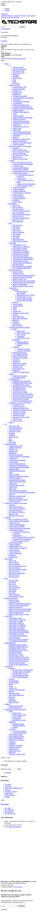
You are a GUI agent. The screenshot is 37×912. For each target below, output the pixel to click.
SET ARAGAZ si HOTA (21, 155)
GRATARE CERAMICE (21, 255)
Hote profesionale (18, 239)
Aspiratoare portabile (19, 413)
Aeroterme (16, 360)
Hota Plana (16, 238)
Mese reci (16, 137)
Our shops (4, 17)
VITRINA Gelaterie (19, 119)
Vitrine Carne (17, 125)
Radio (14, 82)
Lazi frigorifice (17, 103)
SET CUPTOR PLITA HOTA (22, 162)
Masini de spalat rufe (15, 270)
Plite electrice (13, 203)
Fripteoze (15, 302)
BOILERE (16, 370)
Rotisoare (16, 290)
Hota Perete (16, 227)
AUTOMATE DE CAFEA (21, 385)
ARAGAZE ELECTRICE (21, 151)
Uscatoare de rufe (18, 273)
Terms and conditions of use (13, 788)
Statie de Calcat (17, 421)
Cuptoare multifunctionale (21, 168)
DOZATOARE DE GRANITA (23, 397)
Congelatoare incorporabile (21, 101)
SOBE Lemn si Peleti (23, 333)
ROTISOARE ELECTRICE (26, 295)
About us (17, 15)
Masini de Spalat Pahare (20, 284)
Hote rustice (16, 236)
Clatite (15, 309)
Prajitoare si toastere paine (21, 313)
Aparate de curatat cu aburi (21, 417)
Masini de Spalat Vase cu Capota (23, 286)
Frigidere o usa (17, 92)
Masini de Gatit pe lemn (20, 159)
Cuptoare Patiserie (18, 189)
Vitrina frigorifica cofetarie (21, 121)
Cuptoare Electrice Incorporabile (23, 164)
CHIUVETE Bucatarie (20, 376)
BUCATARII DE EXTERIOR (22, 266)
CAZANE (16, 347)
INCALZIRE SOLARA (20, 354)
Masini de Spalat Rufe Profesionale (24, 275)
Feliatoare (16, 322)
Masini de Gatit (17, 157)
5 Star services (31, 15)
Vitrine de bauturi (18, 116)
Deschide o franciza (11, 791)
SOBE (15, 329)
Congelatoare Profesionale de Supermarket (22, 492)
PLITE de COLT (18, 220)
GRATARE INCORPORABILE (23, 259)
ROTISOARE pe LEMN (24, 299)
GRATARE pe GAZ (19, 245)
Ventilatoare (16, 361)
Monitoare (16, 74)
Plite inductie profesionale (21, 218)
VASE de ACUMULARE (21, 372)
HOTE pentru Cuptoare (20, 241)
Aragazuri (16, 148)
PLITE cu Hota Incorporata (21, 211)
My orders (8, 808)
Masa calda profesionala (20, 318)
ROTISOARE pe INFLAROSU (22, 292)
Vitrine (15, 114)
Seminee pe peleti (22, 342)
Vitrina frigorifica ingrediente (22, 132)
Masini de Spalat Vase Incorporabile (24, 281)
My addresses (9, 812)
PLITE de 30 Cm (18, 216)
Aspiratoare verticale (19, 412)
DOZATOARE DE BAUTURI (23, 394)
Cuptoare (11, 160)
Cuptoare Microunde (19, 198)
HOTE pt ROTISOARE (24, 300)
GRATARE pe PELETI (20, 250)
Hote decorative (17, 225)
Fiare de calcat (17, 419)
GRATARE (12, 243)
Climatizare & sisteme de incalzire (19, 327)
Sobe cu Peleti (21, 334)
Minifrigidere (17, 94)
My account (5, 804)
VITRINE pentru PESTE (21, 126)
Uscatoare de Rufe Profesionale (22, 277)
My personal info (10, 813)
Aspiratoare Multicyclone (20, 408)
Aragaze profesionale (19, 153)
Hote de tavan (17, 230)
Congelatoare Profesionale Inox (22, 107)
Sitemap (7, 797)
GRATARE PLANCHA (20, 261)
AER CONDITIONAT (20, 356)
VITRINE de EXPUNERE (21, 123)
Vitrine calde (17, 130)
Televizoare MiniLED (19, 69)
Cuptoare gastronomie (19, 187)
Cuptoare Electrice (18, 196)
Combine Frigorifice (19, 89)
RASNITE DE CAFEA (20, 392)
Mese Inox (16, 320)
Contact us (4, 14)
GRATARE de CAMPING (21, 252)
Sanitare (11, 374)
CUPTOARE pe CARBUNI (22, 193)
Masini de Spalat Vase (19, 279)
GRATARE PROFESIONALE (22, 257)
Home (7, 64)
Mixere (15, 308)
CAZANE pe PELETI (24, 351)
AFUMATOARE (18, 264)
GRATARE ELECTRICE (21, 254)
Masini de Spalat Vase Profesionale (23, 282)
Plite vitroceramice (18, 212)
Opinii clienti (9, 793)
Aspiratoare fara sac (19, 406)
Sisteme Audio (17, 78)
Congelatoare (17, 99)
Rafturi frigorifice (18, 110)
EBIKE (11, 422)
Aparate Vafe (13, 288)
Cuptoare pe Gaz (18, 166)
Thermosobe (20, 336)
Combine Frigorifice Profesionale (23, 108)
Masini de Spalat (18, 272)
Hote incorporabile (18, 232)
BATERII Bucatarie (19, 377)
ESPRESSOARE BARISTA (22, 381)
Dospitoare (16, 200)
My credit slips (9, 810)
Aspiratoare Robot (18, 415)
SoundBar (16, 76)
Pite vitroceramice (18, 209)
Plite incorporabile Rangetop (21, 214)
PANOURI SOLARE (19, 352)
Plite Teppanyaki (18, 221)
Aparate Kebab (17, 304)
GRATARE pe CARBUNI (21, 247)
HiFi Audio (16, 83)
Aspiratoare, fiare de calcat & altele (19, 403)
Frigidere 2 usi (17, 90)
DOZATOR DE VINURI (21, 399)
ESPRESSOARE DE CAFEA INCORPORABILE (22, 387)
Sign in (3, 3)
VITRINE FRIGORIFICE (21, 112)
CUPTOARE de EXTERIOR (22, 263)
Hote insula (16, 229)
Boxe (14, 80)
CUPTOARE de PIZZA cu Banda (23, 537)
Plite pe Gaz (16, 205)
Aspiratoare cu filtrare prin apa (22, 410)
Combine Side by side (19, 87)
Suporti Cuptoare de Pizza (25, 186)
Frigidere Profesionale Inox (21, 105)
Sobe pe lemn (21, 331)
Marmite (15, 315)
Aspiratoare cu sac (18, 404)
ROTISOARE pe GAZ (24, 297)
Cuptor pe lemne (18, 195)
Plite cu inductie (18, 207)
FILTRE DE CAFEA (19, 390)
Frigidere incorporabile (20, 96)
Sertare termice (17, 202)
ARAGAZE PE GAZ (19, 150)
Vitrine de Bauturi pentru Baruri (22, 117)
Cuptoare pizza (21, 178)
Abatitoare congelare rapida (21, 139)
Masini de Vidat (17, 325)
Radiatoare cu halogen (20, 363)
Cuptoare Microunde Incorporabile (23, 171)
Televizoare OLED (19, 73)
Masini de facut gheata (20, 141)
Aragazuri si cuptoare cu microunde (20, 146)
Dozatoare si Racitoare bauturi (22, 142)
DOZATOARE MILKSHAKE (22, 401)
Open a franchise (13, 17)
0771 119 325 (17, 887)
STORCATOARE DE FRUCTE (23, 395)
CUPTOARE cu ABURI (20, 169)
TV (10, 65)
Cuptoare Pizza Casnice (20, 173)
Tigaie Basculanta (18, 316)
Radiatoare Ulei (17, 367)
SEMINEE (16, 340)
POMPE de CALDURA (20, 358)
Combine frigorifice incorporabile (23, 98)
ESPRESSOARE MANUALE (22, 383)
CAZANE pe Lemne (23, 349)
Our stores (8, 784)
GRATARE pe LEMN (20, 248)
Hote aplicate (17, 234)
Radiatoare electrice (19, 365)
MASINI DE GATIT (23, 338)
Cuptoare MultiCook (19, 191)
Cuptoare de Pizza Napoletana (26, 184)
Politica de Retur (10, 795)
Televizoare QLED (19, 71)
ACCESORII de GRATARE (22, 268)
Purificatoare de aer (19, 369)
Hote (10, 223)
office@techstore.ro (7, 15)
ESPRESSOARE (14, 379)
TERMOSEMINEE (23, 343)
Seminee (19, 345)
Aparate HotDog (18, 306)
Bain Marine (16, 324)
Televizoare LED (18, 67)
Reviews (23, 15)
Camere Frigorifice (18, 144)
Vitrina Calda (17, 128)
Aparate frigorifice (14, 85)
